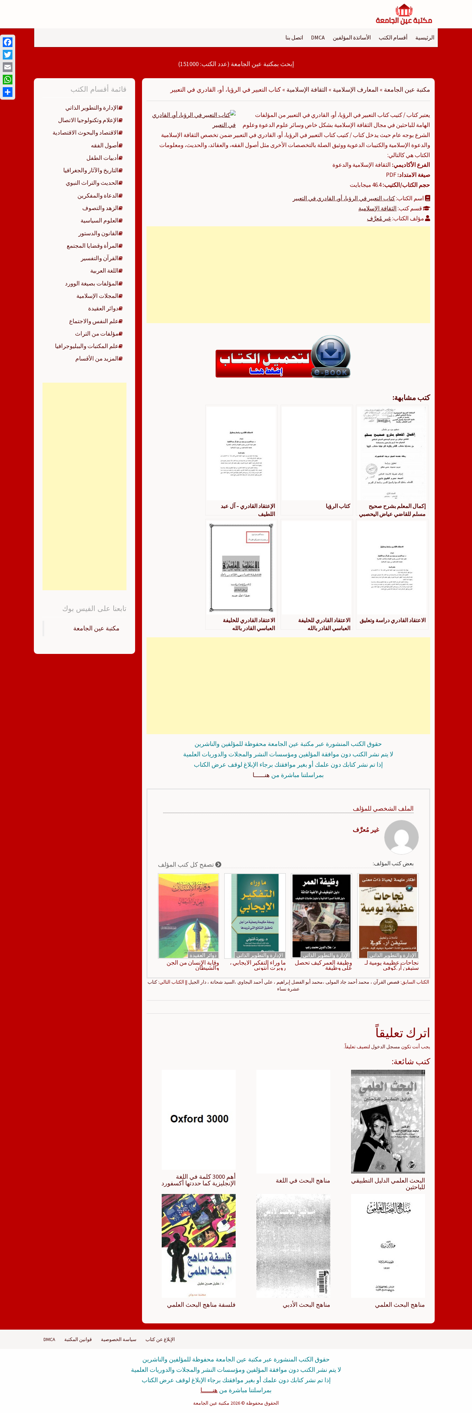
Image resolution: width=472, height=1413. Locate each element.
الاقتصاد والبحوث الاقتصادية (86, 132)
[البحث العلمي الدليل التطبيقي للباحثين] (388, 1121)
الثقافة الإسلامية (306, 89)
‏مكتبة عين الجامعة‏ (96, 628)
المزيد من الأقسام (97, 358)
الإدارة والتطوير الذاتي (392, 955)
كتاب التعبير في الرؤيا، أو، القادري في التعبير (344, 198)
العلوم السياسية (100, 220)
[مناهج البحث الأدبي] (293, 1245)
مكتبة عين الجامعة (407, 89)
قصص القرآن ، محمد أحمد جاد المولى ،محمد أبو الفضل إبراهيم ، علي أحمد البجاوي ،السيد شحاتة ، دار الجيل (293, 982)
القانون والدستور (98, 233)
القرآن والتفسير (100, 258)
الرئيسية (424, 37)
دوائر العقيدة (203, 955)
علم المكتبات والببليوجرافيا (87, 346)
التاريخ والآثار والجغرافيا (91, 170)
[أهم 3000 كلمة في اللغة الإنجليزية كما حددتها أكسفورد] (199, 1119)
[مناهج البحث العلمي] (388, 1245)
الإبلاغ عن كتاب (160, 1339)
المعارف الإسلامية (355, 89)
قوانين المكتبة (78, 1339)
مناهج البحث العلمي (400, 1305)
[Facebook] (7, 42)
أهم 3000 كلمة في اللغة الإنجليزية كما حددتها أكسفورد (198, 1180)
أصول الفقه (105, 145)
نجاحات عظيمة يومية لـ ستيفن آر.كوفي (392, 965)
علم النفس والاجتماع (94, 321)
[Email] (7, 67)
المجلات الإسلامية (97, 296)
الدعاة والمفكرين (98, 195)
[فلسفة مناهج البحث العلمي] (199, 1245)
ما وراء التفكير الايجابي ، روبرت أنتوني (258, 965)
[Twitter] (7, 54)
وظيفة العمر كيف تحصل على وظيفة (323, 965)
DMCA (318, 37)
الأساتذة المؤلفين (352, 37)
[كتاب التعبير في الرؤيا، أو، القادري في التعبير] (194, 119)
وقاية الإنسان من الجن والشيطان (193, 965)
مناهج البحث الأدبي (306, 1305)
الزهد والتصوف (100, 208)
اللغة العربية (104, 270)
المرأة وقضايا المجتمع (93, 245)
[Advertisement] (288, 274)
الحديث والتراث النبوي (92, 182)
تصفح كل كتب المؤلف (186, 864)
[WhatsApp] (7, 79)
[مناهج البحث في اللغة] (293, 1121)
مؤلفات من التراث (97, 333)
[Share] (7, 92)
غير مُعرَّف (379, 218)
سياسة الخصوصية (118, 1339)
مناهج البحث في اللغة (303, 1180)
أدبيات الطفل (102, 158)
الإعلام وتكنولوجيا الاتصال (88, 120)
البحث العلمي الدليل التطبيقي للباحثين (388, 1183)
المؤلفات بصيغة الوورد (92, 283)
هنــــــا (261, 775)
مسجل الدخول (385, 1046)
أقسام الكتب (393, 37)
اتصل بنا (294, 37)
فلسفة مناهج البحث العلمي (201, 1305)
